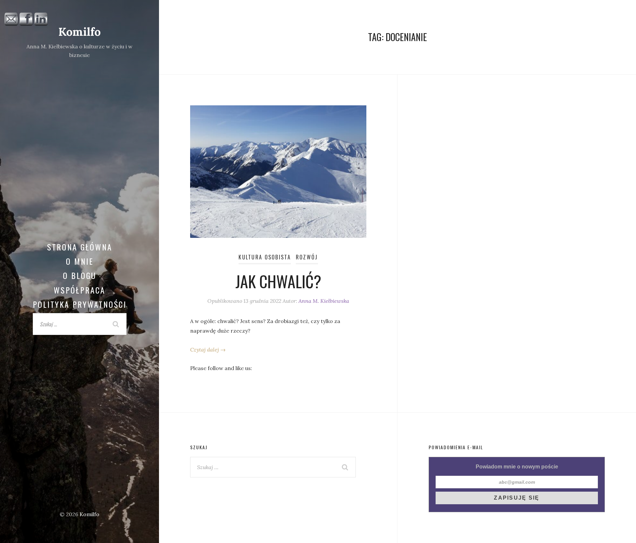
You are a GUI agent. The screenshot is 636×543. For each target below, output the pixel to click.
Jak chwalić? (278, 281)
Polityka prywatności (80, 304)
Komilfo (79, 32)
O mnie (79, 261)
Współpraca (79, 290)
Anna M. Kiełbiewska (323, 301)
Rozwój (307, 257)
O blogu (79, 275)
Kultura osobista (264, 257)
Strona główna (79, 247)
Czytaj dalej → (208, 349)
